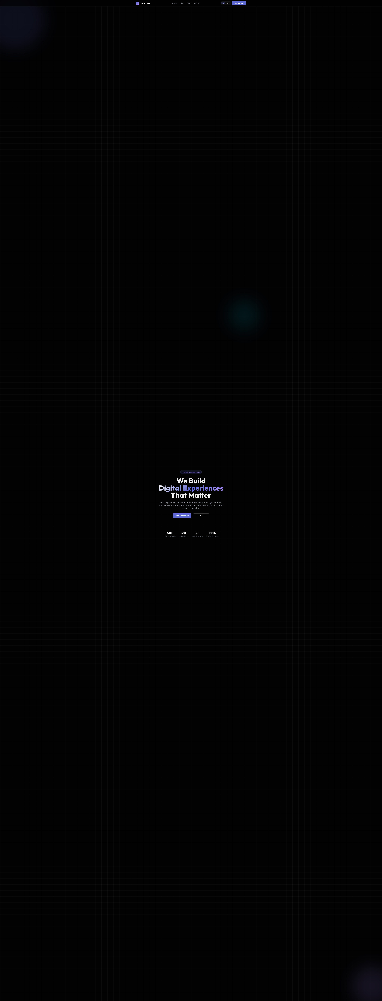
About (189, 3)
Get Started (239, 3)
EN (223, 3)
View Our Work (201, 516)
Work (182, 3)
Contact (197, 3)
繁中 (228, 3)
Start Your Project (182, 516)
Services (174, 3)
